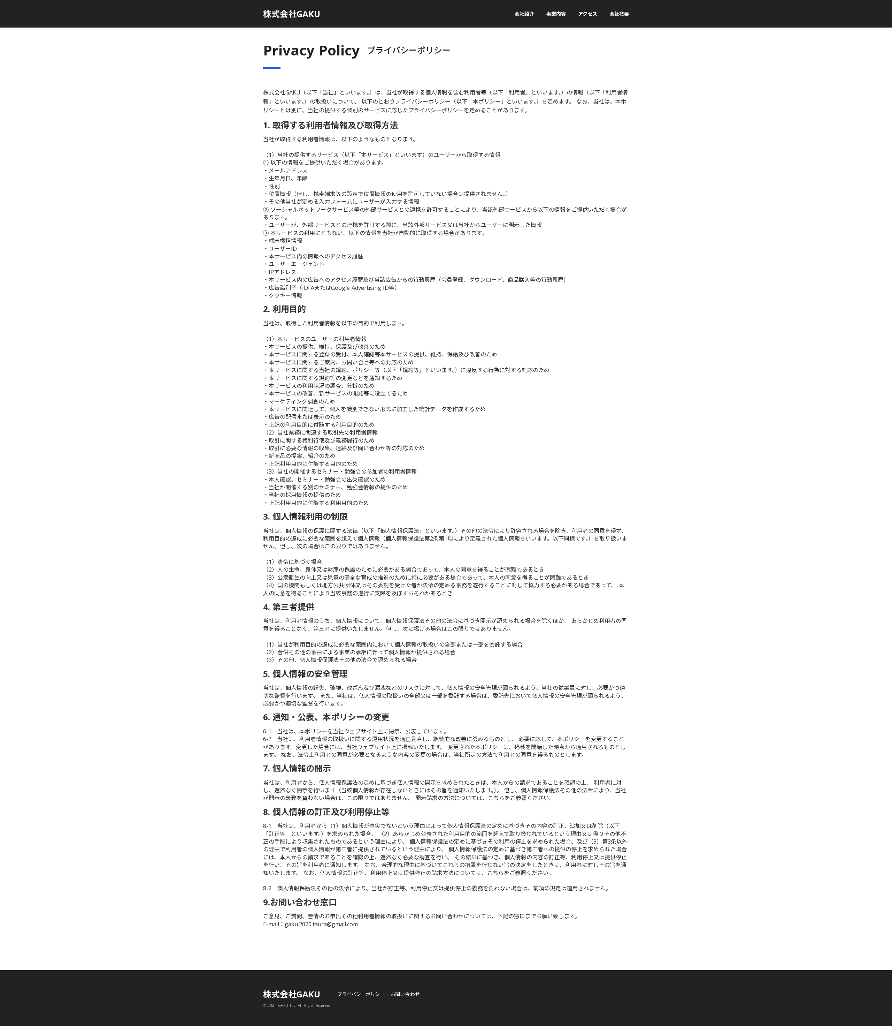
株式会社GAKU (291, 14)
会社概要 (619, 13)
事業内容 (556, 13)
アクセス (587, 13)
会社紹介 (524, 13)
